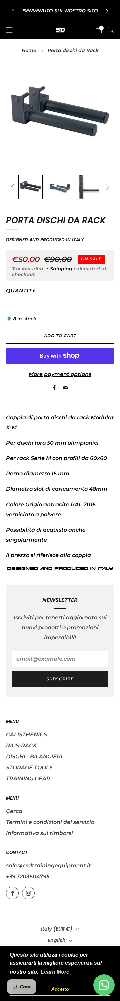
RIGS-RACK (21, 745)
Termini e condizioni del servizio (50, 822)
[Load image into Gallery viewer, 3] (89, 187)
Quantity (21, 291)
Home (29, 50)
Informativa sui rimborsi (39, 833)
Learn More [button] (55, 972)
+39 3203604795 (27, 876)
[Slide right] (106, 187)
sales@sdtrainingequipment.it (48, 865)
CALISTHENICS (26, 734)
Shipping (61, 268)
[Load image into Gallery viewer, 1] (30, 187)
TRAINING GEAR (28, 778)
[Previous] (13, 10)
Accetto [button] (60, 989)
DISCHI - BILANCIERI (34, 756)
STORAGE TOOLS (29, 767)
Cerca (14, 811)
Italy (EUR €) (56, 928)
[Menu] (9, 30)
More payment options (60, 374)
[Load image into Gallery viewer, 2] (60, 187)
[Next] (107, 10)
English (57, 940)
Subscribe (60, 678)
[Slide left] (14, 187)
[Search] (110, 29)
